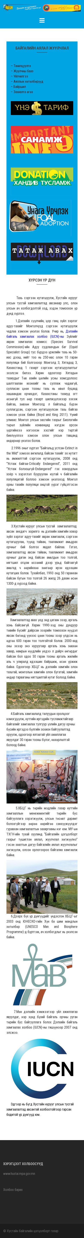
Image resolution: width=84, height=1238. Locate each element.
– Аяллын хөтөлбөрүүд (27, 81)
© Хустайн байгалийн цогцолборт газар (30, 1231)
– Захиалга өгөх (22, 92)
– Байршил (18, 87)
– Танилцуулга (21, 66)
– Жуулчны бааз (22, 71)
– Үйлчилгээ (19, 76)
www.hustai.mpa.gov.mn (19, 1174)
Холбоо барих (13, 1190)
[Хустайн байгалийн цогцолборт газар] (42, 9)
